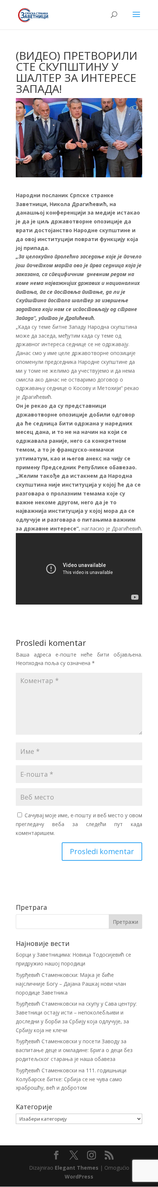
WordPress (79, 1176)
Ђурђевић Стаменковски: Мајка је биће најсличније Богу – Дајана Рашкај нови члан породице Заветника (71, 983)
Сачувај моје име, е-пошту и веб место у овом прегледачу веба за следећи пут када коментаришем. (79, 824)
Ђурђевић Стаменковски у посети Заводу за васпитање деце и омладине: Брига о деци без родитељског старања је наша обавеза (74, 1050)
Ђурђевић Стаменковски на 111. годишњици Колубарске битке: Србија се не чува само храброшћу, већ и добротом (71, 1079)
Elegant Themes (76, 1167)
